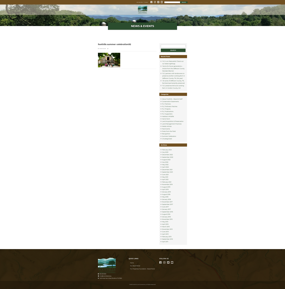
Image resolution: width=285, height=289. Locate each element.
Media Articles (167, 126)
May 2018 (165, 197)
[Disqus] (127, 88)
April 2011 (165, 241)
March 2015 (166, 227)
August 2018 (166, 194)
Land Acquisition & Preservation (172, 121)
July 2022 (165, 162)
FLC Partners (166, 104)
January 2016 (166, 217)
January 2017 (166, 209)
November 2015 (167, 219)
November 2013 (167, 229)
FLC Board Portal (135, 266)
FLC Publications (167, 111)
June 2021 (165, 174)
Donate (146, 2)
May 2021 (165, 177)
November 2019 (167, 184)
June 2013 (165, 232)
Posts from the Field (169, 131)
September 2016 (167, 212)
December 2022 (167, 155)
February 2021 (166, 182)
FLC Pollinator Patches (169, 106)
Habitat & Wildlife (168, 116)
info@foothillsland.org (105, 276)
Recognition (166, 134)
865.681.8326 (103, 274)
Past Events (166, 129)
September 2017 (167, 204)
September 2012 (167, 239)
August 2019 (166, 187)
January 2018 (166, 199)
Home (142, 9)
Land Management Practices (172, 124)
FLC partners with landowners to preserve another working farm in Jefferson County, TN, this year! (173, 76)
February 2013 (166, 236)
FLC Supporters (167, 114)
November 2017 (167, 202)
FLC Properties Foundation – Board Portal (142, 269)
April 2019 (165, 189)
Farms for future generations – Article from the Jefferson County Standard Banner (173, 68)
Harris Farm (166, 119)
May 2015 (165, 222)
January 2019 (166, 192)
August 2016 (166, 214)
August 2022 (166, 159)
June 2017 (165, 207)
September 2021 (167, 172)
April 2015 (165, 224)
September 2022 (167, 157)
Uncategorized (167, 139)
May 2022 (165, 164)
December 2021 (167, 169)
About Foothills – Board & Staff (172, 99)
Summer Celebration (169, 136)
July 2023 (165, 152)
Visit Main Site (139, 2)
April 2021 (165, 179)
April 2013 (165, 234)
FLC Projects (166, 109)
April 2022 (165, 167)
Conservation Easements (170, 101)
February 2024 (167, 150)
